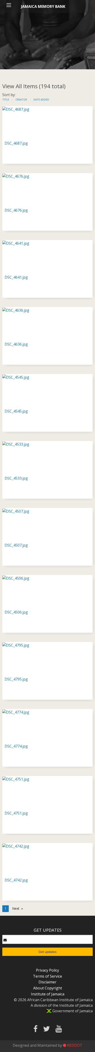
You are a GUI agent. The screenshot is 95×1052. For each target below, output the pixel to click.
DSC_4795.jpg (16, 679)
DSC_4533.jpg (16, 478)
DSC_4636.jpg (16, 344)
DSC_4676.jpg (16, 210)
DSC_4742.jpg (16, 880)
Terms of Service (47, 976)
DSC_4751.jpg (16, 813)
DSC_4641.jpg (16, 277)
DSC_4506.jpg (16, 612)
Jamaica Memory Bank (43, 6)
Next (15, 908)
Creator (21, 99)
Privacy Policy (47, 970)
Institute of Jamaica (47, 994)
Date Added (41, 99)
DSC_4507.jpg (16, 545)
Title (5, 99)
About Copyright (47, 988)
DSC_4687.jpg (16, 143)
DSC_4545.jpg (16, 411)
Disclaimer (47, 982)
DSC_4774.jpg (16, 746)
